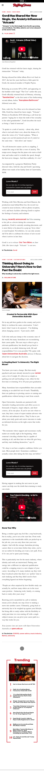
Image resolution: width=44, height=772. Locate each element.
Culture (9, 259)
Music (9, 12)
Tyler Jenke (8, 33)
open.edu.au (16, 628)
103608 (16, 633)
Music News (16, 12)
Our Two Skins (25, 242)
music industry (35, 633)
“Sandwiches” (8, 97)
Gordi (15, 250)
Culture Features (19, 259)
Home (4, 12)
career (38, 373)
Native (4, 635)
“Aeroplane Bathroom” (28, 100)
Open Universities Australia (14, 354)
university (11, 635)
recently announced (17, 219)
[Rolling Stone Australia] (22, 6)
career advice (24, 633)
